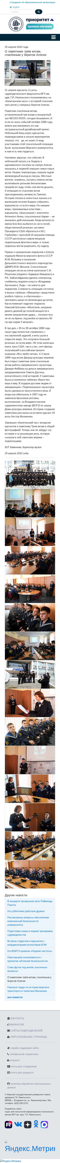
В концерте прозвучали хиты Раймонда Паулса (29, 903)
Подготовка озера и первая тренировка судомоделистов (30, 933)
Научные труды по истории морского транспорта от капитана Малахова (28, 989)
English (15, 7)
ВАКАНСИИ (17, 1024)
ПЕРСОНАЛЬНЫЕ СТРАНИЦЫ (29, 1037)
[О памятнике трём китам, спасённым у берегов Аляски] (27, 73)
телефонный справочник (24, 1054)
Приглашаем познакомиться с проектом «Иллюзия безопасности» (27, 959)
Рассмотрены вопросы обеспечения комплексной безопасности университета (28, 921)
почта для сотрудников (24, 1066)
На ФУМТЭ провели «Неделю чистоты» (29, 951)
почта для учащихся (22, 1072)
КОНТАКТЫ (17, 1018)
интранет (14, 1060)
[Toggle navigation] (53, 37)
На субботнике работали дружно (26, 911)
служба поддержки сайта (24, 1048)
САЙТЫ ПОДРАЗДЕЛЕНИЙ (26, 1030)
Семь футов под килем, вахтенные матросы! (27, 969)
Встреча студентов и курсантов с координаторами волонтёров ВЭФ (27, 943)
